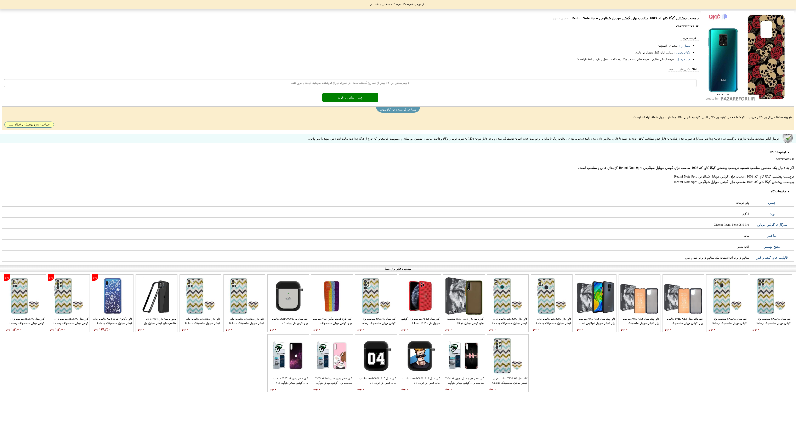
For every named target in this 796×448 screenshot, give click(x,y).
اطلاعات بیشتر (683, 69)
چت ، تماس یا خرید (350, 97)
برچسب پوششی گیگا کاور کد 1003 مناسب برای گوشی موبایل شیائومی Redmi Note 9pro (679, 167)
